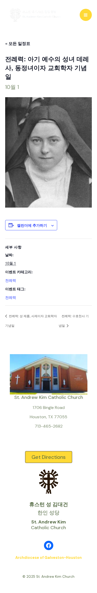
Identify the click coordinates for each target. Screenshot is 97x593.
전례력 (10, 280)
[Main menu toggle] (86, 15)
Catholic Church (48, 525)
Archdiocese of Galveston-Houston (48, 557)
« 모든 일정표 (17, 43)
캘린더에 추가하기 (32, 225)
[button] (48, 457)
